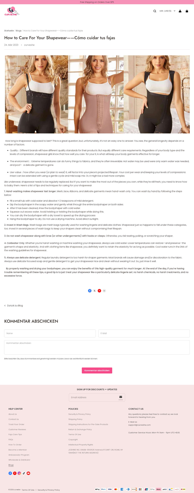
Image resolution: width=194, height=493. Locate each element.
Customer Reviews (17, 429)
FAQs (11, 439)
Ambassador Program (19, 455)
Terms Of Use (74, 434)
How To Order (15, 444)
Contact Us (14, 419)
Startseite (9, 30)
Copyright (73, 439)
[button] (155, 11)
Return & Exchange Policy (80, 429)
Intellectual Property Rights (80, 444)
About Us (13, 414)
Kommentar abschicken (97, 370)
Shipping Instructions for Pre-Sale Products (88, 424)
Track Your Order (16, 424)
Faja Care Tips (15, 434)
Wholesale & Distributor (19, 460)
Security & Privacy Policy (79, 414)
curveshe (17, 490)
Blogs (18, 30)
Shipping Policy (75, 419)
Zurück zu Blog (15, 305)
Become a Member (18, 449)
